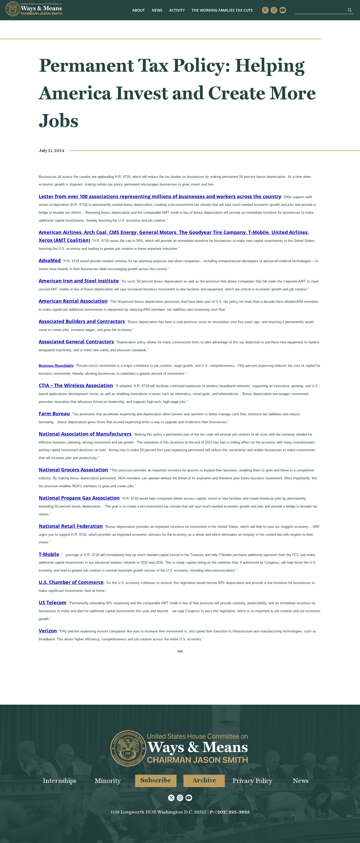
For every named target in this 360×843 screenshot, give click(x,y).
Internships (59, 780)
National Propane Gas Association (79, 498)
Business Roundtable (56, 366)
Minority (108, 780)
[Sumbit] (349, 10)
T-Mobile (49, 554)
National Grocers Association (73, 469)
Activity (177, 10)
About (138, 10)
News (157, 10)
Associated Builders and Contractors (82, 321)
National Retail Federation (71, 526)
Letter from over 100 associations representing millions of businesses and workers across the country (160, 196)
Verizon (48, 630)
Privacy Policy (252, 780)
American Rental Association (73, 301)
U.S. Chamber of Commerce (71, 582)
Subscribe (155, 780)
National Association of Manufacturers (85, 434)
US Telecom (52, 602)
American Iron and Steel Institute (79, 280)
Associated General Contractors (76, 341)
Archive (204, 780)
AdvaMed (50, 260)
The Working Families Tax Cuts (222, 10)
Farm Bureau (54, 413)
